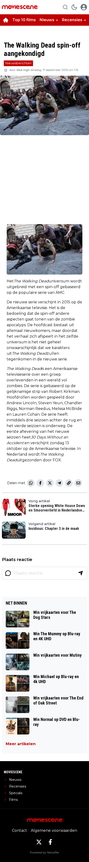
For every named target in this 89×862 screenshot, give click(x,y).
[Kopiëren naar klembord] (69, 483)
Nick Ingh (23, 70)
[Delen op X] (50, 483)
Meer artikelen (21, 744)
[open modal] (83, 7)
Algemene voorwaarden (54, 830)
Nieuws (47, 20)
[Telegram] (59, 483)
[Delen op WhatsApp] (31, 483)
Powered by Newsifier (44, 852)
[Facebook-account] (50, 842)
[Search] (65, 7)
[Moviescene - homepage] (19, 7)
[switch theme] (74, 7)
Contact (19, 830)
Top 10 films (24, 20)
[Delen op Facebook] (40, 483)
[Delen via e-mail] (78, 483)
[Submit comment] (80, 573)
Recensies (72, 20)
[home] (6, 20)
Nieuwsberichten (18, 63)
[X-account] (39, 842)
